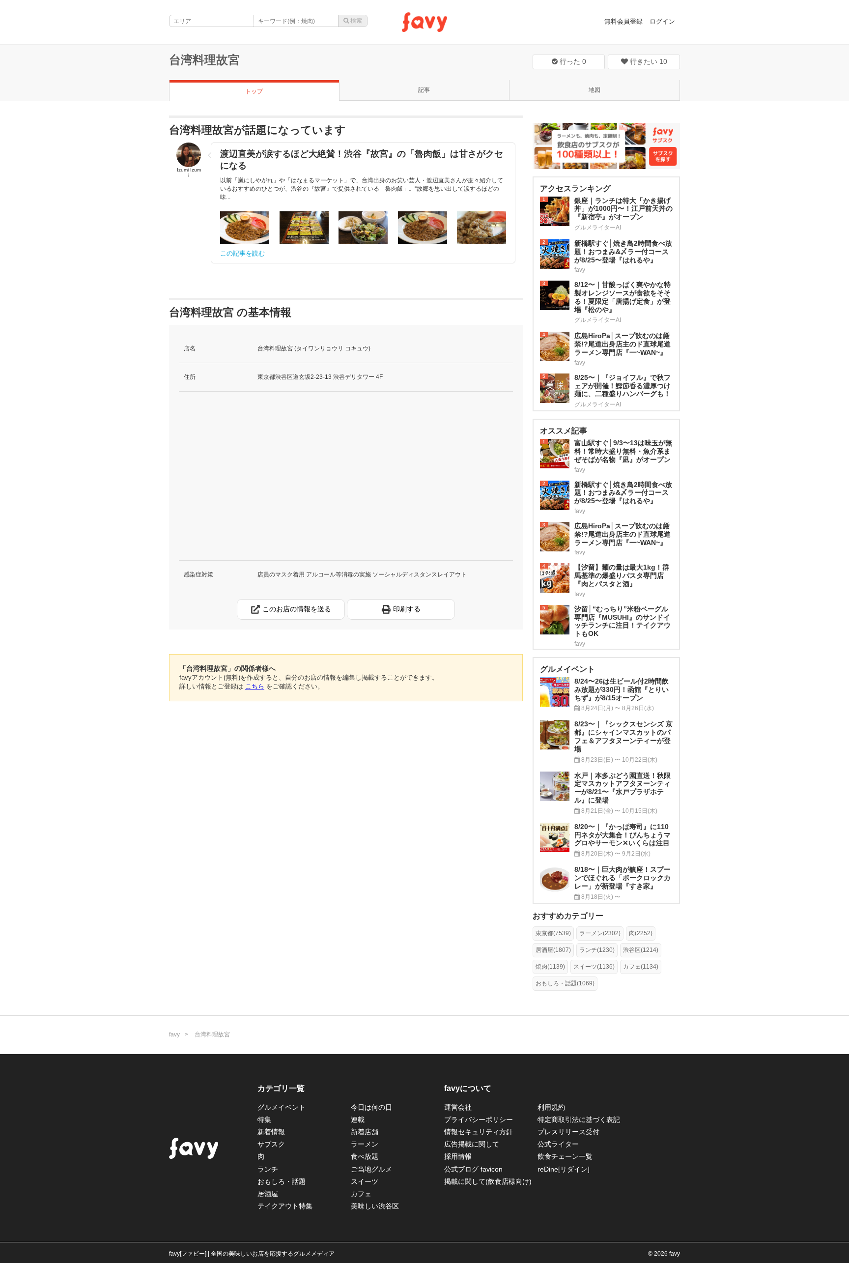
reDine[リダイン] (564, 1169)
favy (174, 1034)
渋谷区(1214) (640, 950)
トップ (254, 91)
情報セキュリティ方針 (478, 1132)
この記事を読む (242, 253)
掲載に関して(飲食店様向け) (488, 1181)
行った (572, 61)
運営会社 (458, 1107)
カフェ (361, 1194)
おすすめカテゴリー (568, 916)
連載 (358, 1119)
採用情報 (458, 1156)
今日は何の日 (371, 1107)
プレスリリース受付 (568, 1132)
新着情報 (271, 1132)
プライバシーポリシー (478, 1119)
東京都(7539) (553, 933)
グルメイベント (281, 1107)
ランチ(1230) (597, 950)
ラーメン (364, 1144)
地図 (594, 89)
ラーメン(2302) (600, 933)
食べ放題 (364, 1156)
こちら (254, 686)
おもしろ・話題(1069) (565, 983)
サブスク (271, 1144)
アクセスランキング (575, 188)
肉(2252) (640, 933)
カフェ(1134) (640, 966)
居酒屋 (267, 1194)
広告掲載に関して (471, 1144)
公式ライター (558, 1144)
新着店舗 (364, 1132)
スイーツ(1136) (594, 966)
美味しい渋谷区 (375, 1206)
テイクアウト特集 (284, 1206)
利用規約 (551, 1107)
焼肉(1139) (550, 966)
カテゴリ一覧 (281, 1088)
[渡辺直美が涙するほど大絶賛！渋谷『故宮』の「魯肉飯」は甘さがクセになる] (244, 227)
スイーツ (364, 1181)
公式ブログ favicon (473, 1169)
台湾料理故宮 (204, 59)
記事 (424, 89)
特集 (264, 1119)
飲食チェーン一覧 (565, 1156)
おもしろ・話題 (281, 1181)
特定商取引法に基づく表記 (579, 1119)
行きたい (647, 61)
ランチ (267, 1169)
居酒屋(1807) (553, 950)
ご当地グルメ (371, 1169)
